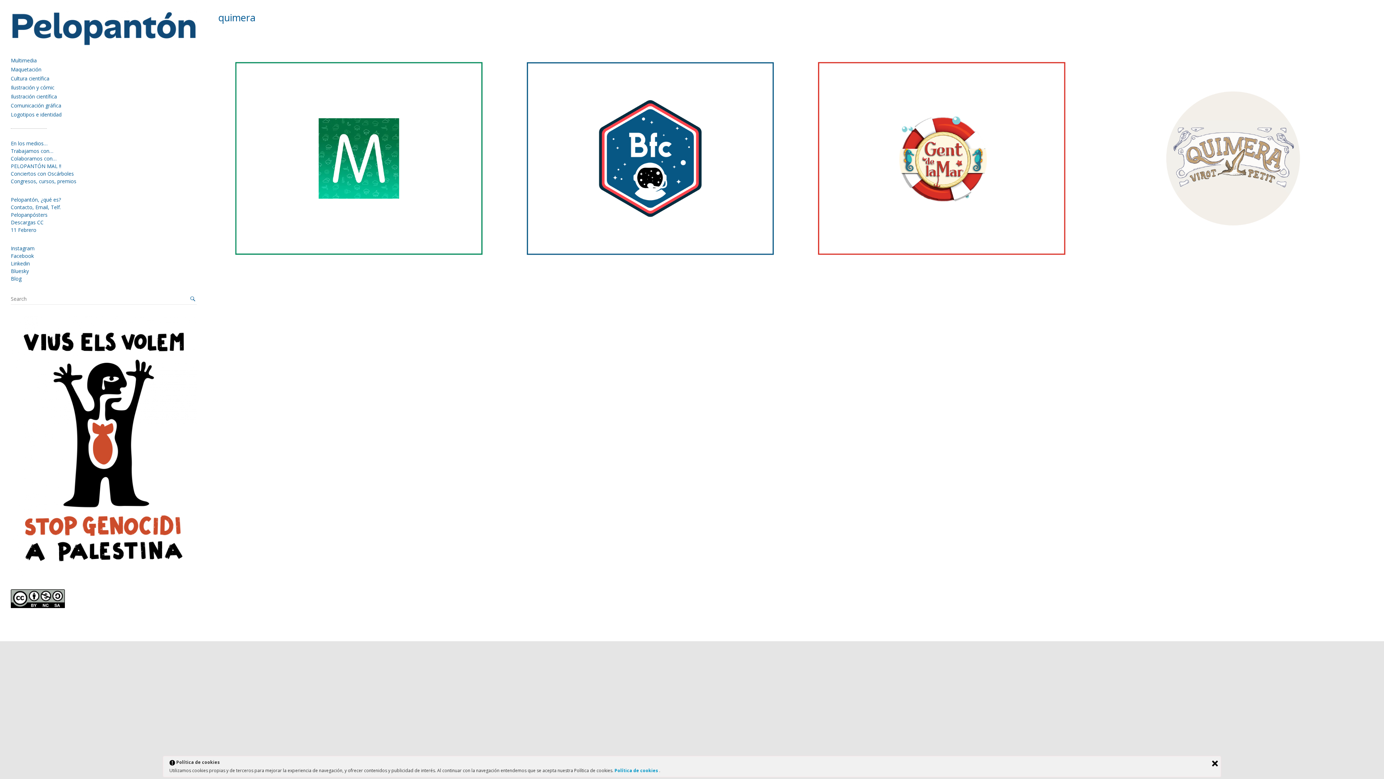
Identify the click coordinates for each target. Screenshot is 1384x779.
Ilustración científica (34, 96)
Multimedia (24, 60)
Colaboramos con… (34, 158)
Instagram (23, 248)
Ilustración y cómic (32, 87)
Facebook (22, 255)
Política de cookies (637, 770)
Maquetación (26, 69)
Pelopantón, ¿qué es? (36, 199)
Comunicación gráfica (36, 105)
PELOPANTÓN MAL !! (36, 166)
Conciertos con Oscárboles (42, 173)
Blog (16, 278)
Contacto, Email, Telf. (36, 207)
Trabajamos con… (32, 151)
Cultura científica (30, 78)
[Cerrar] (1215, 763)
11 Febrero (23, 229)
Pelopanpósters (29, 214)
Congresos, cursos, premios (43, 181)
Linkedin (20, 263)
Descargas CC (27, 222)
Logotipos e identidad (36, 114)
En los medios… (29, 143)
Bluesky (20, 271)
